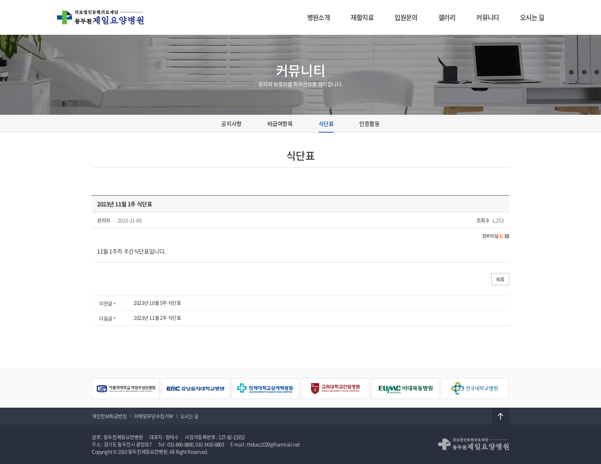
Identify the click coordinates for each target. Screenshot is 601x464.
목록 (500, 279)
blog (258, 451)
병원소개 (318, 17)
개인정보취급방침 (109, 416)
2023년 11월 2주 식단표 (157, 317)
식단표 (326, 123)
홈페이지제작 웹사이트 (231, 451)
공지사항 (231, 123)
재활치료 (362, 17)
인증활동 (369, 123)
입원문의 (405, 17)
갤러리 (446, 17)
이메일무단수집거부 (153, 416)
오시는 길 (532, 17)
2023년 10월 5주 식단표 (157, 302)
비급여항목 (280, 123)
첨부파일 (492, 235)
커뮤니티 (487, 17)
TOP (500, 416)
